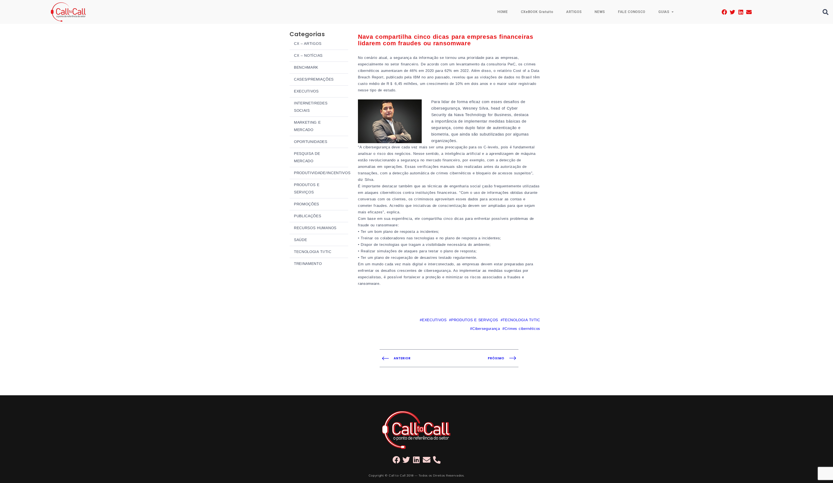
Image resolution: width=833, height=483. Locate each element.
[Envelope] (749, 12)
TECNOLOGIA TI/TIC (312, 252)
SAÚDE (300, 240)
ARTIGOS (574, 12)
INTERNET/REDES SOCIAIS (311, 107)
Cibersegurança (486, 329)
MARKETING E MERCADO (307, 126)
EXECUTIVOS (306, 91)
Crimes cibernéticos (522, 329)
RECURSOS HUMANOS (315, 228)
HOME (502, 12)
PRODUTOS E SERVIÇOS (307, 188)
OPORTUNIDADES (310, 142)
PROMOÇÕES (306, 204)
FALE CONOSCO (631, 12)
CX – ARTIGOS (307, 44)
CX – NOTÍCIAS (308, 55)
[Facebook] (724, 12)
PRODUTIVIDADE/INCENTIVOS (321, 173)
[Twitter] (732, 12)
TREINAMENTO (308, 264)
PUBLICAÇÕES (307, 216)
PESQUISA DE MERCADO (307, 157)
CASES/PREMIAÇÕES (314, 79)
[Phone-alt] (437, 460)
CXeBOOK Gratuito (537, 12)
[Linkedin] (740, 12)
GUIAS (663, 12)
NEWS (600, 12)
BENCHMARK (306, 67)
